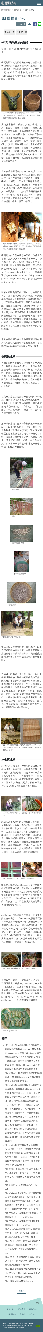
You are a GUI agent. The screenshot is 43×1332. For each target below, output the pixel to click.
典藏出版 (17, 10)
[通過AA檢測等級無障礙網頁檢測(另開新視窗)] (38, 1326)
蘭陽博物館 (6, 10)
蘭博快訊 (12, 1314)
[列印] (29, 24)
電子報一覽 (9, 32)
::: (1, 18)
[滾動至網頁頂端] (29, 1301)
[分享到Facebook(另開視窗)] (35, 24)
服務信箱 (33, 1309)
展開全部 (10, 1309)
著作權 (32, 1314)
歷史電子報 (22, 32)
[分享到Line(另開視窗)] (39, 24)
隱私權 (22, 1314)
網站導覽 (21, 1309)
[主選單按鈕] (39, 3)
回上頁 (21, 1291)
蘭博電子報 (29, 10)
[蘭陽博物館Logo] (8, 3)
